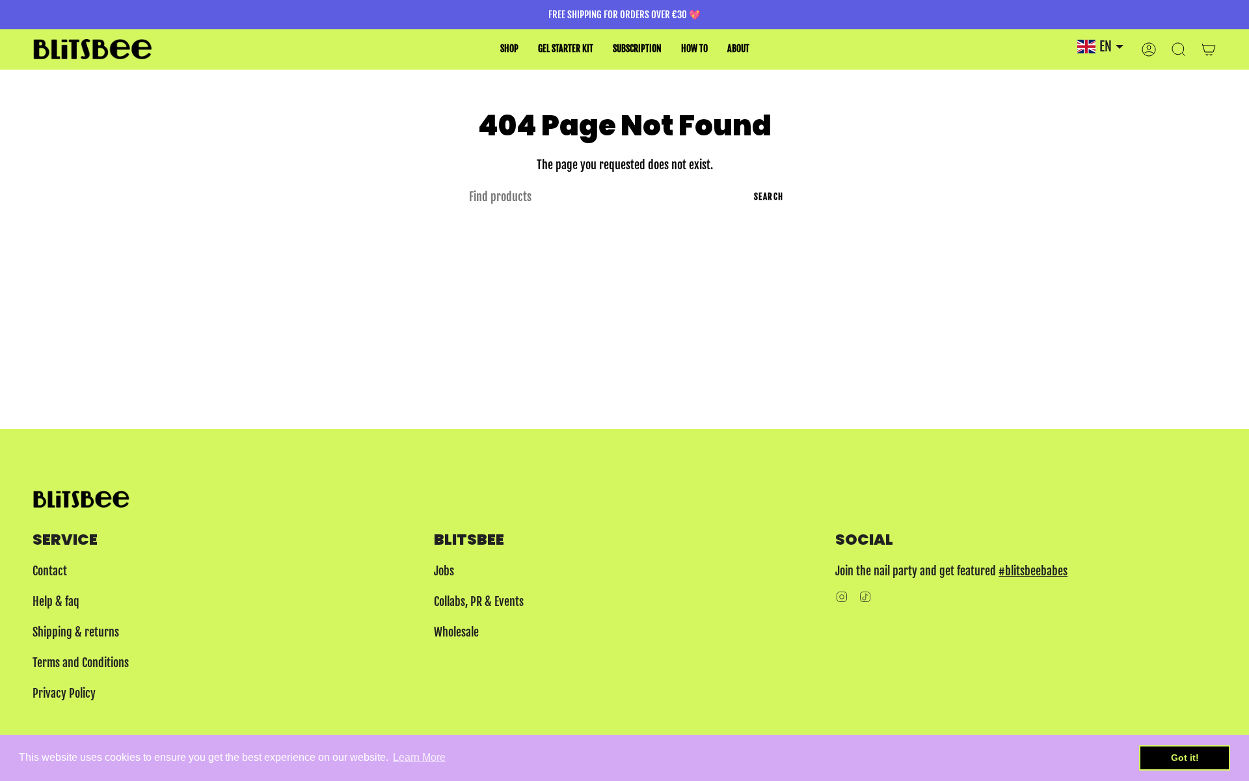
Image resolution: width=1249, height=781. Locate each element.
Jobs (444, 571)
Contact (50, 571)
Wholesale (456, 632)
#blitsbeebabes (1033, 571)
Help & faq (56, 601)
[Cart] (1209, 49)
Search (769, 196)
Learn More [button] (419, 757)
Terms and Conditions (81, 662)
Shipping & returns (76, 632)
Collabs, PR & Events (479, 601)
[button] (509, 49)
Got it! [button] (1185, 757)
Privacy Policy (64, 693)
